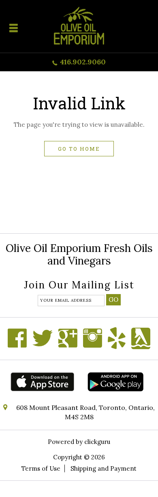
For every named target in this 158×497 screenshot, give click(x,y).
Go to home (79, 148)
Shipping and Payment (103, 468)
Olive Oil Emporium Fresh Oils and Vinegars (79, 254)
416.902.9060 (83, 61)
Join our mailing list (79, 285)
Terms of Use (40, 468)
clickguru (97, 442)
